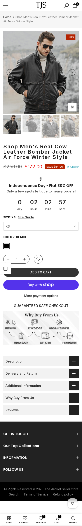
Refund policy (63, 494)
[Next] (72, 72)
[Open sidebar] (5, 268)
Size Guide (26, 217)
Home (7, 17)
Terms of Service (36, 494)
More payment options (41, 296)
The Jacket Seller (57, 489)
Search (14, 494)
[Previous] (10, 72)
